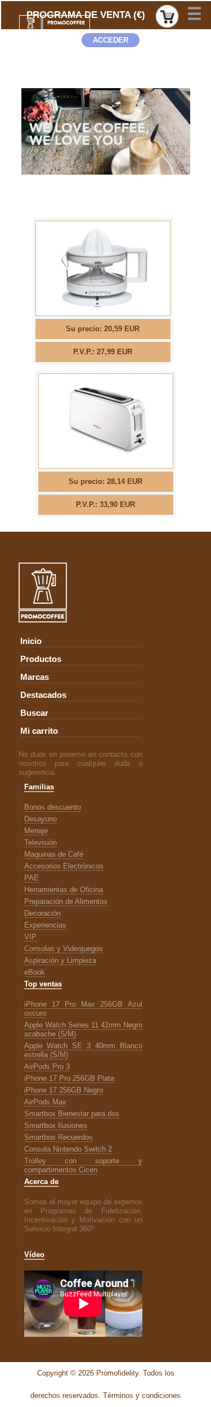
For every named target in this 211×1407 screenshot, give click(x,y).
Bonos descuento (52, 807)
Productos (40, 659)
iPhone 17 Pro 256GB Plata (69, 1078)
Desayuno (40, 819)
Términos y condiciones (142, 1395)
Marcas (34, 677)
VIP (30, 937)
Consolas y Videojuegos (63, 948)
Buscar (34, 713)
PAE (31, 878)
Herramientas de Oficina (63, 889)
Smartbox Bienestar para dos (71, 1113)
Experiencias (45, 925)
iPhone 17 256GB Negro (63, 1090)
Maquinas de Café (53, 854)
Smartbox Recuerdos (58, 1137)
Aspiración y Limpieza (60, 960)
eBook (34, 972)
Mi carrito (39, 731)
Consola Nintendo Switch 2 (68, 1149)
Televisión (40, 842)
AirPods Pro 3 (47, 1066)
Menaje (36, 830)
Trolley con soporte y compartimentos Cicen (83, 1165)
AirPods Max (45, 1102)
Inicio (31, 641)
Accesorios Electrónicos (64, 866)
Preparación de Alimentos (65, 901)
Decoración (42, 913)
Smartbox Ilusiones (55, 1125)
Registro (110, 74)
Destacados (43, 695)
